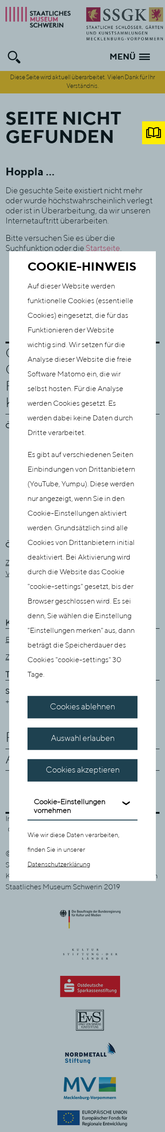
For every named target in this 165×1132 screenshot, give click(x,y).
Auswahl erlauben (83, 739)
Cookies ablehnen (82, 707)
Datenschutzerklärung (59, 864)
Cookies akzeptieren (83, 770)
